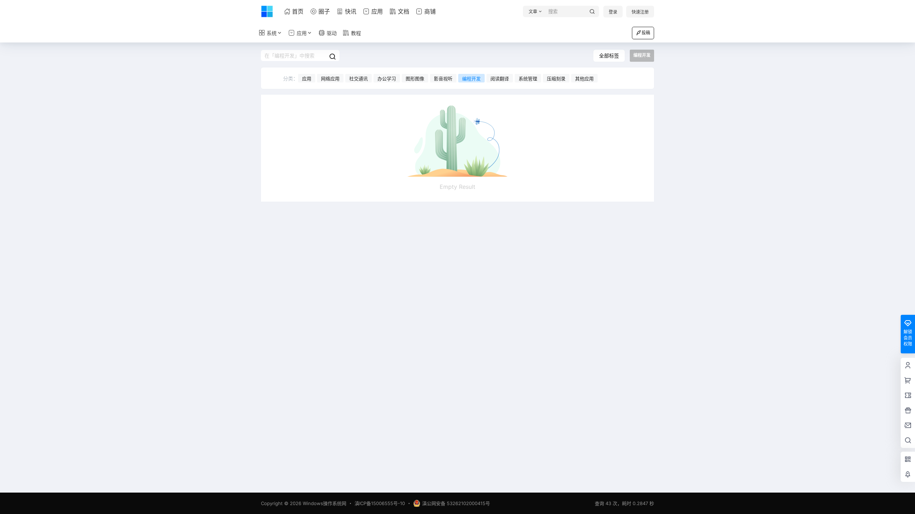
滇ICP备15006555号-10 (380, 503)
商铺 (430, 11)
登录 (613, 12)
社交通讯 (358, 78)
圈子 (324, 11)
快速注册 (640, 12)
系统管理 (528, 78)
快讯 (350, 11)
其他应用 (584, 78)
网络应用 (330, 78)
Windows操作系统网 (323, 503)
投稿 (646, 32)
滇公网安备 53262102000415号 (456, 503)
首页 (297, 11)
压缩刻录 (556, 78)
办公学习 (386, 78)
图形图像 (415, 78)
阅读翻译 (499, 78)
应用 (377, 11)
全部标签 (609, 55)
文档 (403, 11)
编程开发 (471, 78)
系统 (272, 33)
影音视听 (443, 78)
